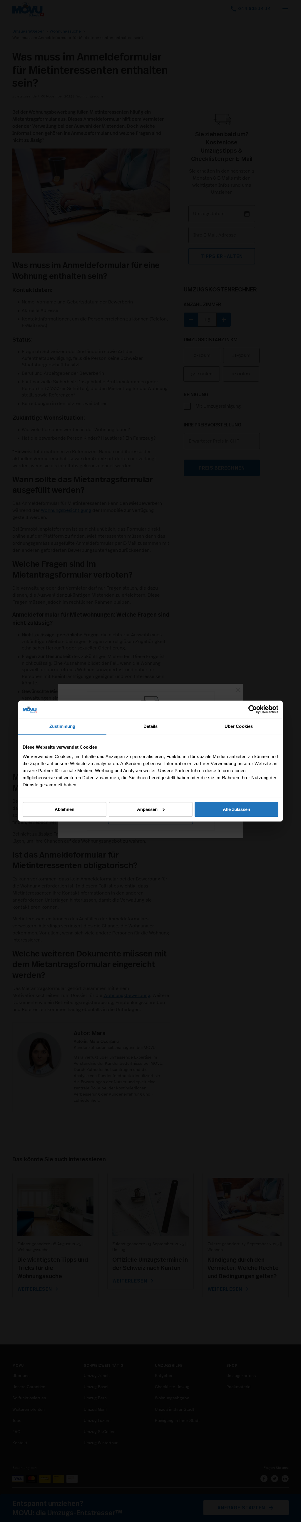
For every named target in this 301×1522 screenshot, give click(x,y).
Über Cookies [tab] (239, 726)
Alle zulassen (236, 809)
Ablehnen (64, 809)
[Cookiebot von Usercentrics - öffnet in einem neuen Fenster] (252, 709)
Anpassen (147, 809)
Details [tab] (150, 726)
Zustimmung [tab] (62, 726)
